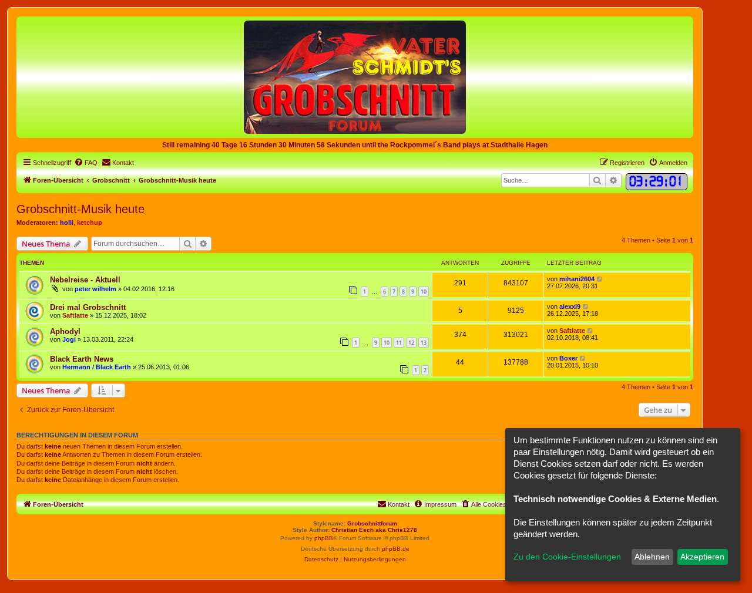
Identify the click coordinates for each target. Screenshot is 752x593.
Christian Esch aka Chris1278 (374, 530)
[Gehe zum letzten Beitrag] (600, 278)
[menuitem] (86, 163)
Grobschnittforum (372, 523)
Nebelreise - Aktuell (85, 279)
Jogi (69, 339)
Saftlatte (75, 315)
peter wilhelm (95, 288)
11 (399, 342)
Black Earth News (81, 359)
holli (66, 222)
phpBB (323, 538)
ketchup (89, 222)
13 (424, 342)
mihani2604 (577, 278)
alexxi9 (569, 306)
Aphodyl (65, 331)
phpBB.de (395, 548)
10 (424, 291)
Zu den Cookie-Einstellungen (567, 556)
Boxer (568, 358)
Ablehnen (652, 556)
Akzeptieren (702, 556)
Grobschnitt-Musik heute (80, 209)
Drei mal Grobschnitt (88, 307)
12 (411, 342)
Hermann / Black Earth (96, 366)
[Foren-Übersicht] (355, 76)
